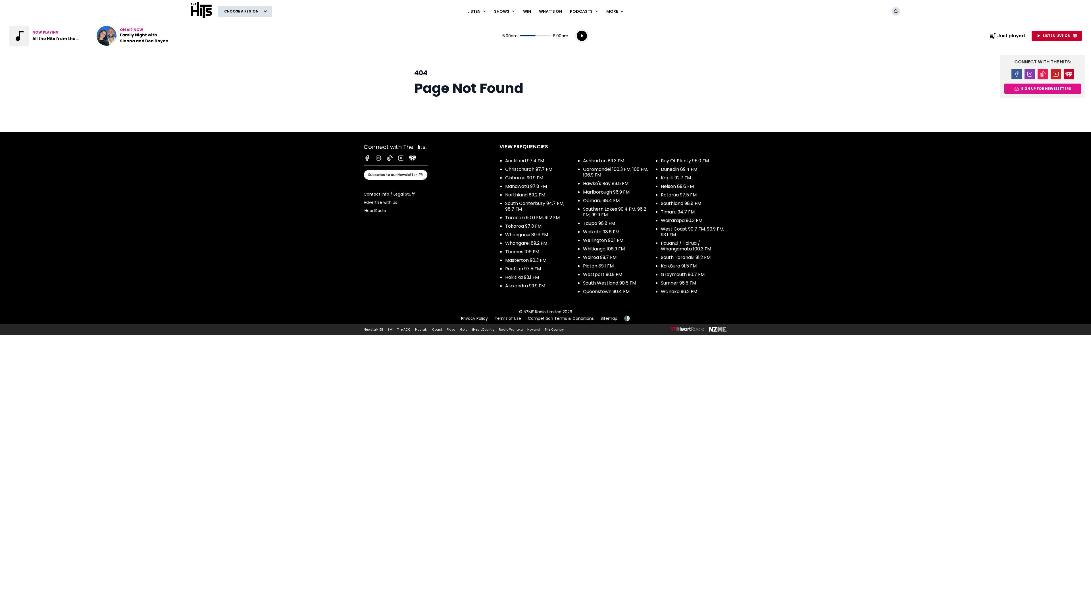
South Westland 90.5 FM (609, 283)
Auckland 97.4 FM (524, 160)
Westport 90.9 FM (602, 274)
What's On (550, 11)
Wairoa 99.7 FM (600, 257)
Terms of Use (508, 318)
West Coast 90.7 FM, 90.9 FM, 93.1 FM (692, 232)
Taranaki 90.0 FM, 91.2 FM (532, 217)
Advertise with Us (380, 202)
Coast (437, 329)
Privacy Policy (474, 318)
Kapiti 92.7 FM (676, 178)
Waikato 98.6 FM (601, 232)
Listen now (133, 36)
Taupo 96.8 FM (599, 223)
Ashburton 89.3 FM (603, 160)
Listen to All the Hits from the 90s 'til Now (45, 36)
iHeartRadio (375, 210)
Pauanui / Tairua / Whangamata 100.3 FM (686, 246)
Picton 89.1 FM (598, 266)
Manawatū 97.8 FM (526, 186)
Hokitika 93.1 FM (522, 277)
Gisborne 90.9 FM (524, 178)
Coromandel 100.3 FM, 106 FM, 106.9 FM (615, 172)
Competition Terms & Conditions (561, 318)
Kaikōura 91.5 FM (679, 266)
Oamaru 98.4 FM (601, 200)
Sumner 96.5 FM (678, 283)
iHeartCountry (483, 329)
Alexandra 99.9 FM (525, 286)
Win (527, 11)
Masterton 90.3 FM (525, 260)
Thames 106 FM (522, 251)
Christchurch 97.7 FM (528, 169)
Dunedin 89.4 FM (679, 169)
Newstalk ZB (373, 329)
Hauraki (421, 329)
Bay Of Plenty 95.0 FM (685, 160)
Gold (464, 329)
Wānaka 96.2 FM (679, 291)
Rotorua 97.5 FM (679, 195)
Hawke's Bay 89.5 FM (605, 183)
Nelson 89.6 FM (677, 186)
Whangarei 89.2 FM (526, 243)
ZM (390, 329)
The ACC (404, 329)
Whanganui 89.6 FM (526, 234)
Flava (451, 329)
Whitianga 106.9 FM (604, 249)
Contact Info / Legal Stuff (389, 194)
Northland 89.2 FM (525, 195)
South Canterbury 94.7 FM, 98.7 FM (534, 206)
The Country (554, 329)
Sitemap (609, 318)
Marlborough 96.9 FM (606, 192)
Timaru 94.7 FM (678, 212)
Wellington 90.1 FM (603, 240)
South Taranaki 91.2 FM (686, 257)
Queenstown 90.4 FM (606, 291)
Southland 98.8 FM (681, 203)
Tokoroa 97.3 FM (523, 226)
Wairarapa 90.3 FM (681, 220)
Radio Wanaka (511, 329)
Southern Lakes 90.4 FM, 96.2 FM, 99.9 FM (614, 212)
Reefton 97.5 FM (523, 268)
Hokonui (533, 329)
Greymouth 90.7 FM (683, 274)
